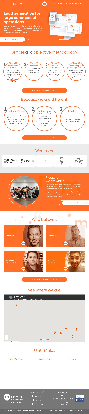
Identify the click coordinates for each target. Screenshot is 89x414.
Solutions (68, 4)
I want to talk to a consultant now (44, 91)
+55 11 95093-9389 (63, 400)
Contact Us (75, 4)
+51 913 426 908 (63, 405)
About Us (61, 4)
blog (81, 4)
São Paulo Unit (39, 396)
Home (54, 4)
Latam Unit (38, 400)
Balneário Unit (38, 404)
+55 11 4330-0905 (63, 402)
